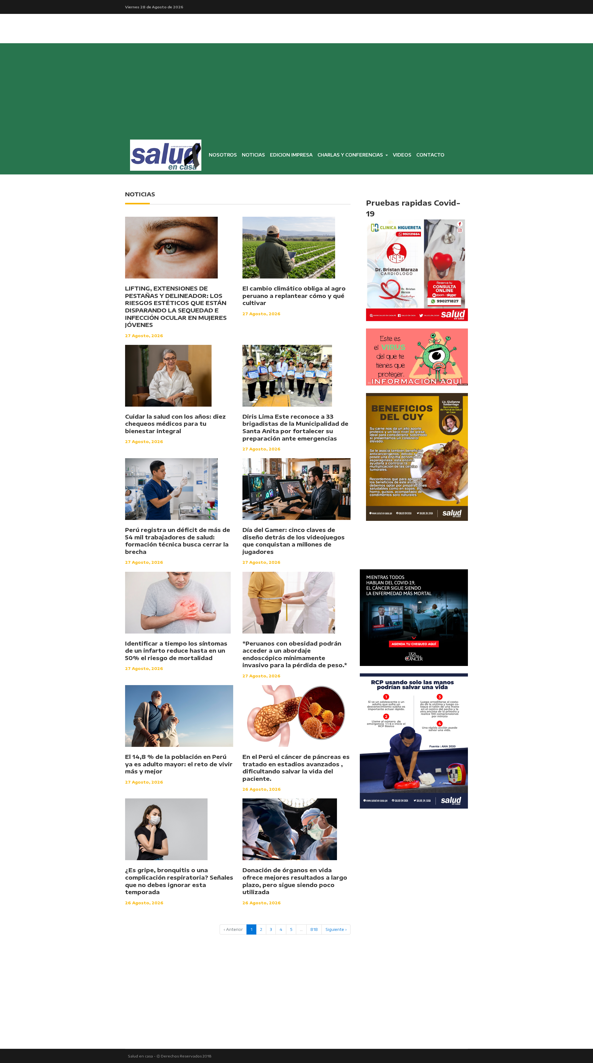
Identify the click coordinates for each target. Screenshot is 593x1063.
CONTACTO (430, 154)
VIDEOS (402, 154)
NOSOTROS (224, 156)
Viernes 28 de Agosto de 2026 (154, 7)
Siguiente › (336, 929)
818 (314, 929)
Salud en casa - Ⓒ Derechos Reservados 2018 (170, 1056)
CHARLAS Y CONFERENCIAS (351, 154)
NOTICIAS (253, 154)
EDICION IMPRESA (291, 154)
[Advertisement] (296, 89)
